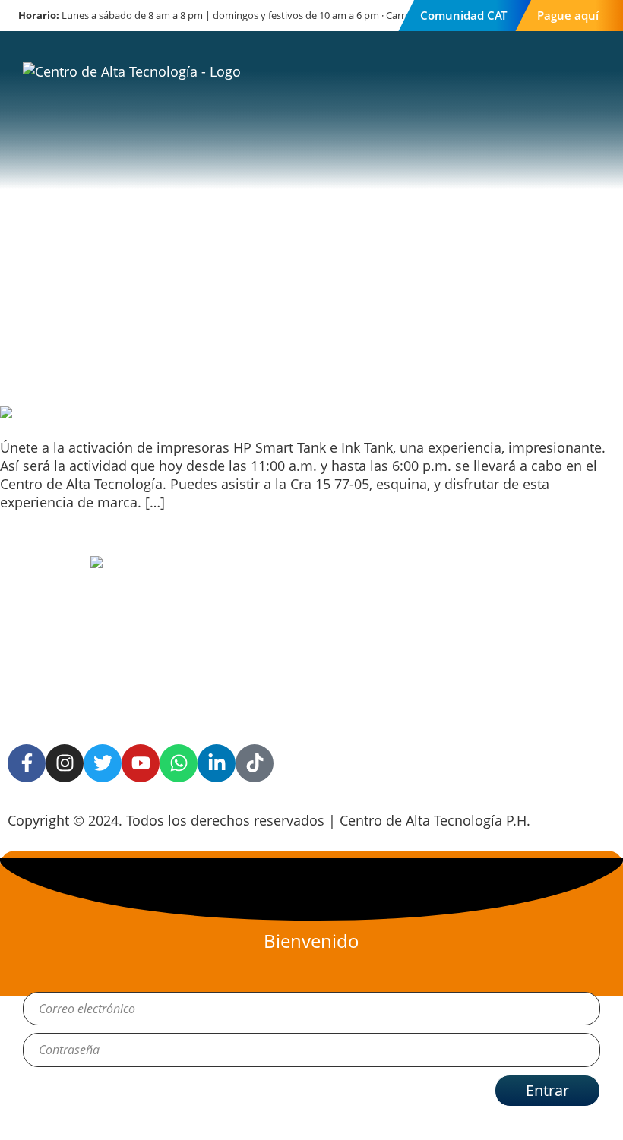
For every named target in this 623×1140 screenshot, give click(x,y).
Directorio (482, 643)
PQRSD (473, 608)
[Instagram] (65, 763)
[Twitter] (103, 763)
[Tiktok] (255, 763)
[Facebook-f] (27, 763)
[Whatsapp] (179, 763)
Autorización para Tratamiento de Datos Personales (304, 623)
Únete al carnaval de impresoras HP (131, 349)
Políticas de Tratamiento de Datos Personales (304, 689)
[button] (583, 102)
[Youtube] (141, 763)
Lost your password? (88, 1123)
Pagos (470, 678)
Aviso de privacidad (310, 573)
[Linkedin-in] (217, 763)
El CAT (470, 573)
